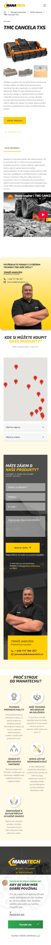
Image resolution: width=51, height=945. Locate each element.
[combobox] (25, 427)
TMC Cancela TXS (11, 14)
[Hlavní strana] (5, 12)
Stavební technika (18, 12)
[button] (44, 5)
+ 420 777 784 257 (15, 279)
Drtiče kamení (36, 12)
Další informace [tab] (12, 148)
